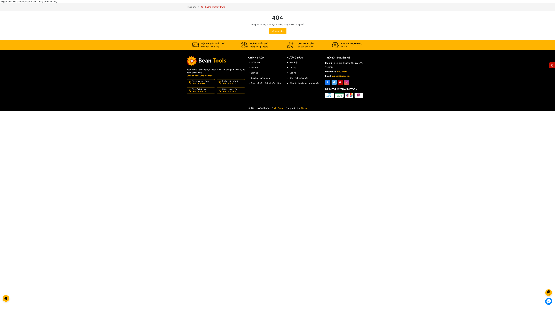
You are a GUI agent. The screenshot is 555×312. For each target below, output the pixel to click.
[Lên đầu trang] (549, 284)
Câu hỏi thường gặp (260, 78)
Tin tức (254, 67)
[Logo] (216, 61)
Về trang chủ (278, 31)
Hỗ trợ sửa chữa (229, 90)
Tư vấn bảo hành (200, 90)
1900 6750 (341, 71)
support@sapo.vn (341, 76)
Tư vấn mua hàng (200, 82)
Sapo (304, 108)
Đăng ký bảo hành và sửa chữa (266, 83)
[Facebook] (327, 82)
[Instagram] (346, 82)
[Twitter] (334, 82)
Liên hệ (254, 73)
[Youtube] (340, 82)
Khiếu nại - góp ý (230, 82)
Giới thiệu (255, 62)
